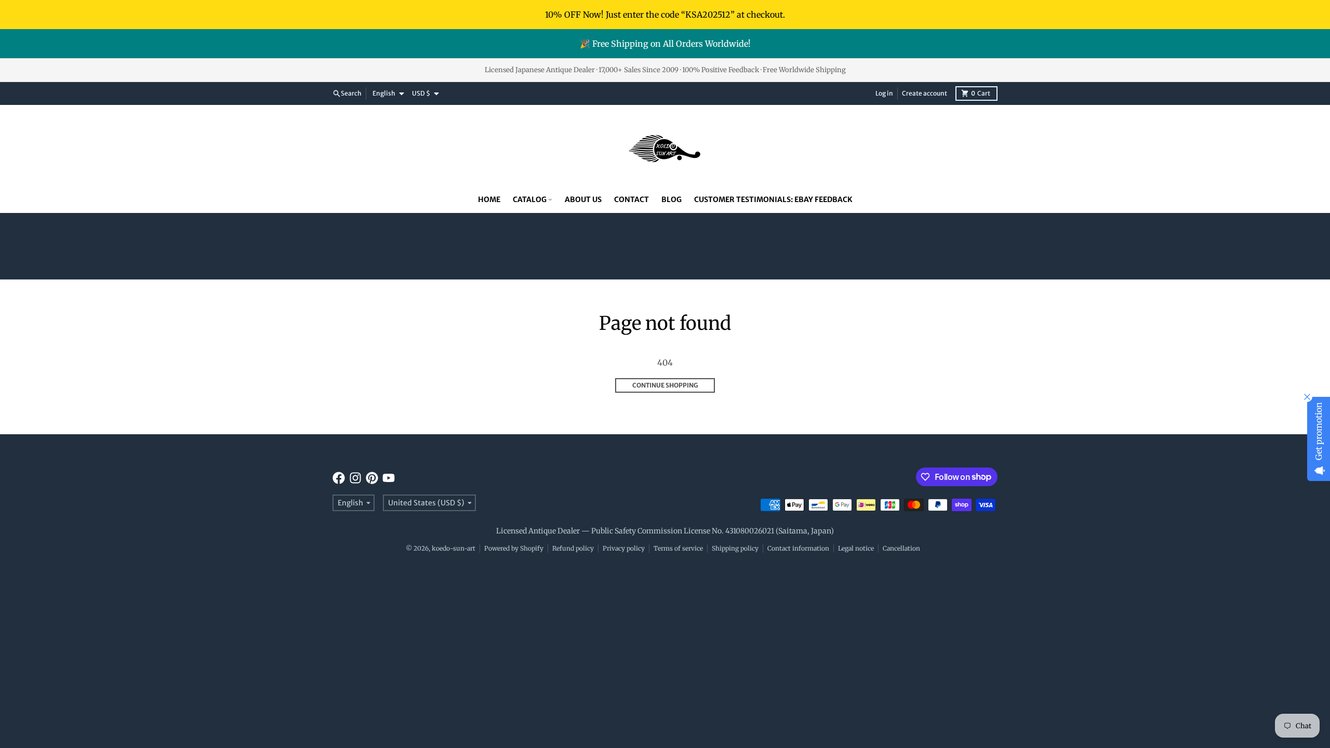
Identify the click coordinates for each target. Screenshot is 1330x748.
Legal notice (856, 548)
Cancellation (901, 548)
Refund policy (573, 548)
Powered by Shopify (513, 548)
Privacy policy (624, 548)
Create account (924, 93)
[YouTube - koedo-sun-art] (388, 478)
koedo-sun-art (453, 548)
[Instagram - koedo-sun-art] (355, 478)
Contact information (798, 548)
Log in (884, 93)
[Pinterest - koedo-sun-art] (372, 478)
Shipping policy (735, 548)
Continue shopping (665, 385)
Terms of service (678, 548)
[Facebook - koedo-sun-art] (338, 478)
